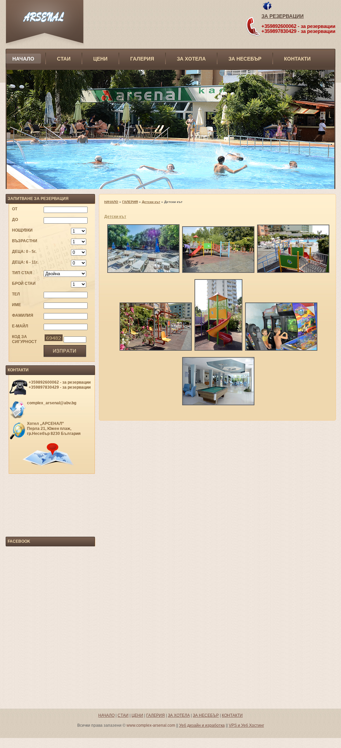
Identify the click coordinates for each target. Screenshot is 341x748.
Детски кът (151, 202)
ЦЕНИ (100, 59)
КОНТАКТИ (297, 59)
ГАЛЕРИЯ (142, 59)
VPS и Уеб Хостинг (246, 725)
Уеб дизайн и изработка (202, 725)
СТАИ (64, 59)
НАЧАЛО (23, 59)
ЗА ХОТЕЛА (191, 59)
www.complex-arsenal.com (151, 725)
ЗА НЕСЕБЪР (244, 59)
